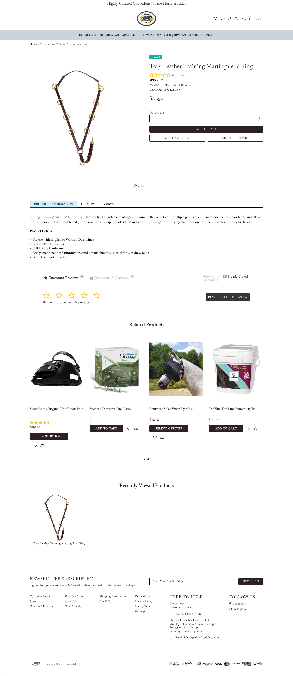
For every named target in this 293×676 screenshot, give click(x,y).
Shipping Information (113, 596)
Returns (35, 601)
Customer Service (41, 596)
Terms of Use (143, 596)
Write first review (229, 297)
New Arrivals (73, 606)
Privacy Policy (143, 601)
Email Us (105, 601)
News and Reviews (41, 606)
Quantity (157, 112)
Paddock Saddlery (146, 18)
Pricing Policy (143, 606)
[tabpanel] (57, 396)
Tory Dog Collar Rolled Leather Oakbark (52, 411)
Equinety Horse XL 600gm (227, 409)
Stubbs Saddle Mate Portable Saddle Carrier (115, 411)
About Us (71, 601)
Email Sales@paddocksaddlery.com (197, 637)
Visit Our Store (74, 596)
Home (33, 44)
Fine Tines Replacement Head (171, 409)
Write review (180, 75)
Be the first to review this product (66, 302)
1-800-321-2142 (193, 613)
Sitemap (140, 611)
